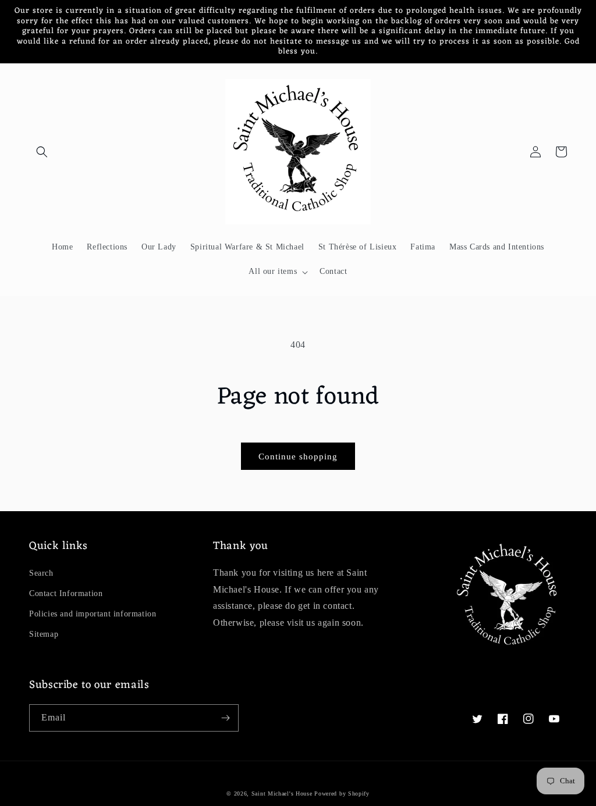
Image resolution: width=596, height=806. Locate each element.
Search (41, 573)
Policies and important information (92, 613)
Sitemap (43, 634)
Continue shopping (298, 456)
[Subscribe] (225, 718)
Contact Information (65, 593)
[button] (42, 152)
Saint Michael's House (282, 793)
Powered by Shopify (342, 793)
